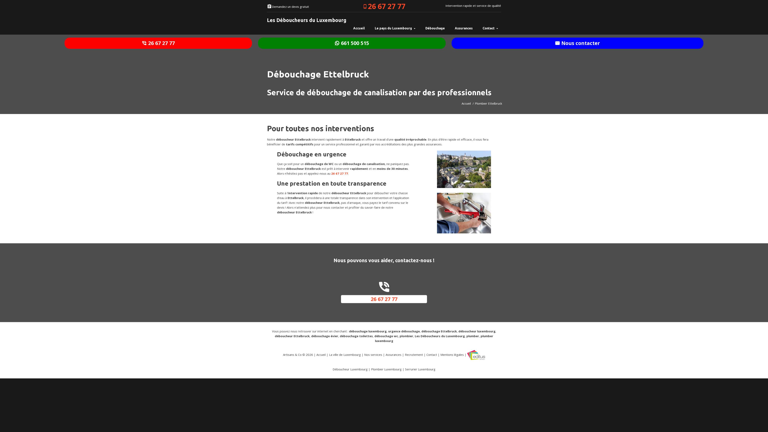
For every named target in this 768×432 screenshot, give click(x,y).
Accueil (466, 103)
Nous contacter (580, 43)
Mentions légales (452, 355)
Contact (489, 28)
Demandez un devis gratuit (290, 7)
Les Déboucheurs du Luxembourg (306, 20)
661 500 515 (354, 43)
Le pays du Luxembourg (394, 28)
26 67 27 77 (386, 6)
